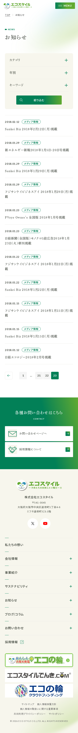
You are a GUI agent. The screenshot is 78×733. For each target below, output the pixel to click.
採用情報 (12, 642)
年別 (12, 72)
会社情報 (11, 558)
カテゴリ (14, 60)
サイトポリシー (56, 713)
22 (46, 375)
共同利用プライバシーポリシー (30, 713)
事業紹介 (11, 572)
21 (39, 375)
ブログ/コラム (14, 614)
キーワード (16, 85)
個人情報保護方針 (46, 704)
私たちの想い (14, 544)
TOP (7, 14)
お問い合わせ (14, 628)
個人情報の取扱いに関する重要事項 (39, 708)
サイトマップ (28, 704)
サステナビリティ (16, 586)
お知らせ (20, 14)
